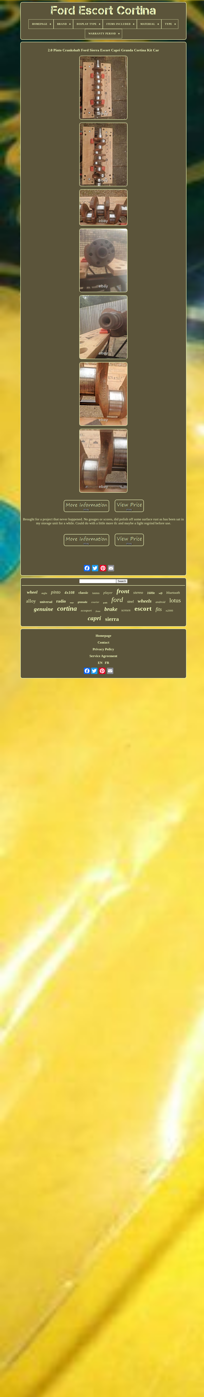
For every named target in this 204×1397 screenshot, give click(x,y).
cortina (67, 608)
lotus (175, 600)
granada (82, 602)
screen (125, 610)
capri (94, 617)
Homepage (103, 636)
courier (95, 602)
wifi (160, 593)
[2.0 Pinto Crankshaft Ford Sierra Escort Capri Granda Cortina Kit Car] (103, 88)
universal (46, 602)
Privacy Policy (103, 649)
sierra (112, 619)
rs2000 (169, 610)
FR (107, 663)
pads (105, 603)
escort (143, 608)
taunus (95, 593)
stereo (138, 592)
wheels (145, 601)
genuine (43, 609)
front (123, 591)
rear (72, 602)
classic (83, 593)
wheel (32, 592)
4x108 (70, 592)
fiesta (98, 611)
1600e (151, 593)
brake (110, 609)
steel (130, 601)
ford (117, 600)
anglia (44, 593)
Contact (103, 642)
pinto (56, 592)
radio (61, 601)
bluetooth (173, 593)
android (160, 602)
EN (100, 663)
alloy (31, 601)
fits (159, 609)
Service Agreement (103, 656)
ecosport (86, 610)
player (108, 593)
